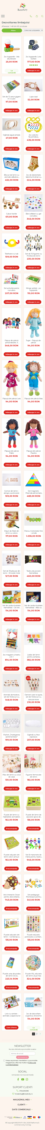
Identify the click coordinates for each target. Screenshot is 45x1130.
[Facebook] (18, 1079)
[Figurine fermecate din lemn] (33, 763)
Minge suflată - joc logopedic (33, 289)
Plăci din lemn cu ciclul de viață (12, 776)
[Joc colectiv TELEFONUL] (33, 124)
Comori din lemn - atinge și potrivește (11, 492)
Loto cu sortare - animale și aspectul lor (11, 1015)
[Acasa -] (22, 7)
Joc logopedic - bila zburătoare (11, 58)
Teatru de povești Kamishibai (33, 572)
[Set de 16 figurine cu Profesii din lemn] (33, 242)
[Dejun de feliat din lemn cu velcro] (11, 519)
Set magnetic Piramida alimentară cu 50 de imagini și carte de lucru (34, 492)
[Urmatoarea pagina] (40, 1034)
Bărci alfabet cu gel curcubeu (33, 215)
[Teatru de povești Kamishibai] (33, 559)
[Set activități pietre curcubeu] (11, 279)
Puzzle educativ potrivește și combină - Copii (33, 936)
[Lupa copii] (33, 85)
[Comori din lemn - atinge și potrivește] (11, 479)
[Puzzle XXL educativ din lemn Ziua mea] (33, 963)
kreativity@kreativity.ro (24, 1094)
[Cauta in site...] (42, 16)
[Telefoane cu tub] (11, 242)
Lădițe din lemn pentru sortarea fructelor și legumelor (33, 656)
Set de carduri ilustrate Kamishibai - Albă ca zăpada (33, 606)
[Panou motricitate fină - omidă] (33, 519)
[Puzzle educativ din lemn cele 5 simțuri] (11, 843)
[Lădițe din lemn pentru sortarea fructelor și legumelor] (33, 639)
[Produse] (3, 17)
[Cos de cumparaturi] (36, 16)
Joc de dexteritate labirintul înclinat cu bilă (33, 176)
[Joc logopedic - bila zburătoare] (11, 45)
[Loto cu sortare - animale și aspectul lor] (11, 1002)
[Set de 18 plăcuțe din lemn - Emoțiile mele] (11, 559)
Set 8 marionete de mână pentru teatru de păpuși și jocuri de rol (33, 856)
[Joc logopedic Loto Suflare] (33, 45)
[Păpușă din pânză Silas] (33, 378)
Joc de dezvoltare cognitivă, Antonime (33, 1015)
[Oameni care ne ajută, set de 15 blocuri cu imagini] (33, 683)
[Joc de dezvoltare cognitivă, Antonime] (33, 1002)
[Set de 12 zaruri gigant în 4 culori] (11, 85)
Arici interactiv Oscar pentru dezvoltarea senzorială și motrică (11, 896)
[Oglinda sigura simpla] (11, 124)
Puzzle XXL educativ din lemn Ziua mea (33, 975)
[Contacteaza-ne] (31, 16)
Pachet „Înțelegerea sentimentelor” (11, 736)
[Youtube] (23, 1079)
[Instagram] (27, 1079)
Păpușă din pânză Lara (12, 399)
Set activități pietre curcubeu (11, 289)
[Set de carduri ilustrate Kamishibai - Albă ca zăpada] (33, 597)
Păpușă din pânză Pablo (11, 452)
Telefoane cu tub (11, 254)
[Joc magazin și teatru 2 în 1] (11, 639)
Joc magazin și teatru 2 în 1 (11, 656)
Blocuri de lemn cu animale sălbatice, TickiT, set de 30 (11, 176)
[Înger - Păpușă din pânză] (33, 323)
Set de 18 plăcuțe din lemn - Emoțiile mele (11, 572)
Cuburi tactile (11, 214)
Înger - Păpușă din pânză (33, 341)
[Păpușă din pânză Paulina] (33, 433)
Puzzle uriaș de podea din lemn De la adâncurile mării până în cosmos (11, 975)
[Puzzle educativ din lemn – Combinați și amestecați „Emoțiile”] (11, 923)
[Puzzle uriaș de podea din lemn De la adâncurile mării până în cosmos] (11, 963)
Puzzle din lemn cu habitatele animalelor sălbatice (11, 816)
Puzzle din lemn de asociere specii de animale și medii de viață (33, 816)
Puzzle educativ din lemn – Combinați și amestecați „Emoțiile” (11, 936)
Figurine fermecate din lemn (33, 776)
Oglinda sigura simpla (11, 135)
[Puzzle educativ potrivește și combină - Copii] (33, 923)
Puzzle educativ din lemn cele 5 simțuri (12, 856)
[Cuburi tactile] (11, 203)
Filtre (12, 30)
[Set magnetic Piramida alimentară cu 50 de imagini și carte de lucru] (33, 479)
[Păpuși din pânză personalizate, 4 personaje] (11, 323)
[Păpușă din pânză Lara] (11, 378)
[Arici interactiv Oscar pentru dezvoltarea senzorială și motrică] (11, 883)
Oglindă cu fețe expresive (33, 736)
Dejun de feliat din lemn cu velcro (11, 532)
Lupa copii (33, 97)
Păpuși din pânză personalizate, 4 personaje (11, 341)
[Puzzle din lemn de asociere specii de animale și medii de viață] (33, 803)
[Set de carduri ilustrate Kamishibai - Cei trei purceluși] (11, 596)
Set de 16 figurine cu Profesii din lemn (33, 255)
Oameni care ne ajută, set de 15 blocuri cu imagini (33, 696)
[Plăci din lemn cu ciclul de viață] (11, 763)
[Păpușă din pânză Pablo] (11, 433)
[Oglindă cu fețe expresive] (33, 723)
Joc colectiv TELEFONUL (33, 136)
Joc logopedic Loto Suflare (33, 58)
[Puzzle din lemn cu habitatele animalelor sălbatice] (11, 803)
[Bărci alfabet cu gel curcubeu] (33, 203)
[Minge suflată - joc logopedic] (33, 280)
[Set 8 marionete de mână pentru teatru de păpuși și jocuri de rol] (33, 843)
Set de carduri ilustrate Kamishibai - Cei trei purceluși (12, 606)
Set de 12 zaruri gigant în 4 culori (12, 98)
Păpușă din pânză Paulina (33, 452)
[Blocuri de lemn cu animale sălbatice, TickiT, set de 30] (11, 163)
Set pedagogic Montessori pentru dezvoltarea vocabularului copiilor (33, 896)
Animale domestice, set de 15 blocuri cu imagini (12, 696)
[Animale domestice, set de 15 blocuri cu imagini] (11, 683)
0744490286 (24, 1091)
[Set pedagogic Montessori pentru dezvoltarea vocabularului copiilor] (33, 883)
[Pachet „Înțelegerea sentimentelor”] (11, 723)
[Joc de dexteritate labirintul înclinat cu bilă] (33, 163)
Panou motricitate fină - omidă (33, 532)
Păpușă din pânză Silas (33, 399)
